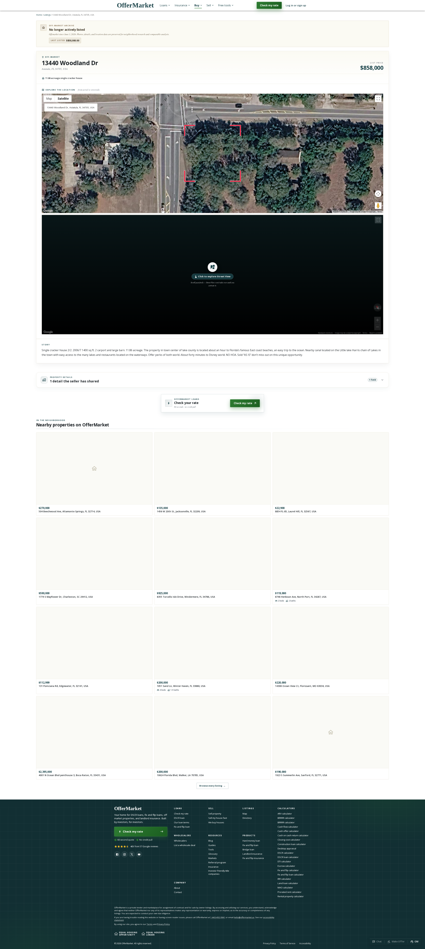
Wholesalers (180, 840)
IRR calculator (284, 878)
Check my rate (269, 5)
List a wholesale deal (184, 845)
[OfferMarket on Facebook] (117, 854)
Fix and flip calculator (288, 870)
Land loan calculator (288, 883)
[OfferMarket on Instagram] (125, 854)
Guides (212, 845)
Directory (247, 817)
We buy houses (216, 822)
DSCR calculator (286, 852)
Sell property (214, 813)
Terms (379, 212)
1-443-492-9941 (217, 917)
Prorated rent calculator (289, 892)
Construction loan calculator (292, 844)
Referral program (217, 862)
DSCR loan (179, 817)
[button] (212, 274)
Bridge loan (248, 849)
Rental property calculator (291, 896)
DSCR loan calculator (288, 857)
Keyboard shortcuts (340, 212)
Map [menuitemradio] (49, 98)
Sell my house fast (217, 817)
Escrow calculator (286, 865)
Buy (196, 5)
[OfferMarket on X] (132, 854)
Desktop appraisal (287, 848)
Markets (212, 858)
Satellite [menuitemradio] (63, 98)
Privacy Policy (163, 924)
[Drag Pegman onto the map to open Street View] (378, 205)
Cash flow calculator (288, 826)
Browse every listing (212, 785)
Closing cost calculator (289, 839)
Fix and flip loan (182, 826)
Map (245, 813)
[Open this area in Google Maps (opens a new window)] (48, 211)
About (177, 887)
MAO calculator (285, 887)
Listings (47, 14)
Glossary (212, 853)
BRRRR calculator (286, 817)
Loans (163, 5)
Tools (211, 849)
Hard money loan (251, 840)
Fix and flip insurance (253, 858)
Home (39, 14)
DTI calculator (284, 861)
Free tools (224, 5)
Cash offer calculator (288, 831)
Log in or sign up (296, 5)
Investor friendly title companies (218, 872)
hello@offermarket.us (244, 917)
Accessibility (305, 943)
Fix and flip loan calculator (291, 874)
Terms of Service (287, 943)
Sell (209, 5)
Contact (178, 892)
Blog (210, 840)
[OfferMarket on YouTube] (139, 854)
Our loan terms (181, 822)
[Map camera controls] (378, 193)
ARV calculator (285, 813)
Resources (215, 835)
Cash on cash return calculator (293, 835)
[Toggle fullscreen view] (378, 98)
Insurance (181, 5)
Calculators (286, 808)
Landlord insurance (252, 853)
